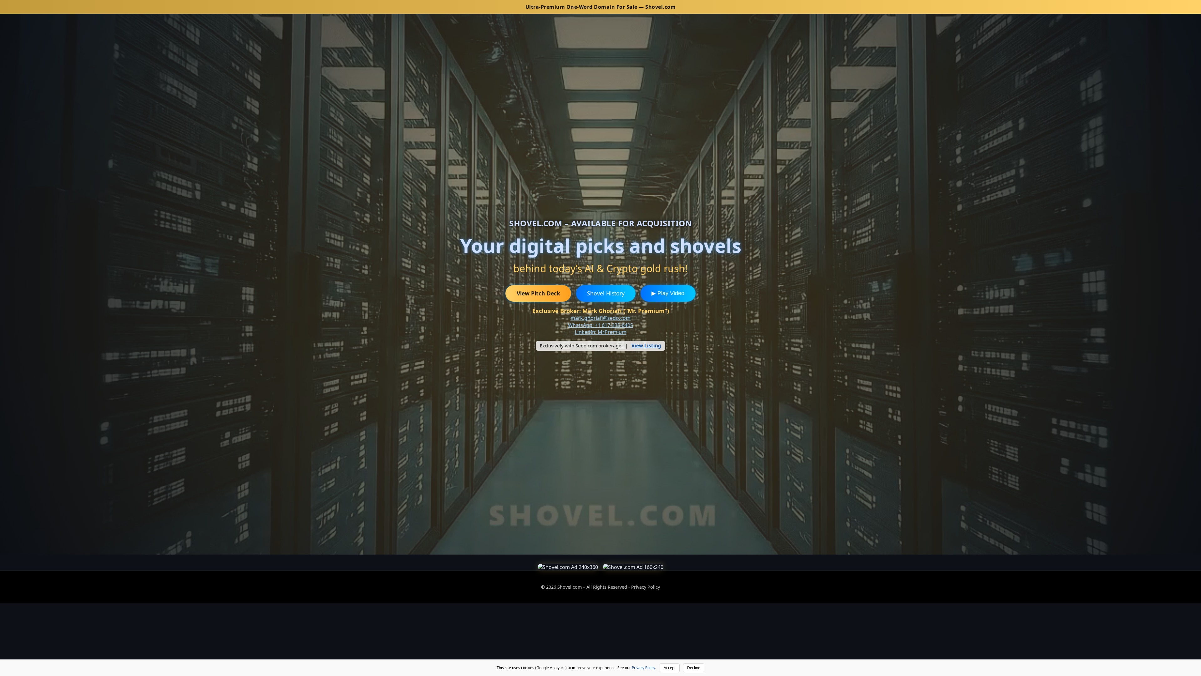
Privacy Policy (645, 587)
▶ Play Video (667, 293)
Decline (693, 667)
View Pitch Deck (538, 293)
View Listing (646, 345)
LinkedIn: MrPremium (600, 332)
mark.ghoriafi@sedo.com (600, 318)
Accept (670, 667)
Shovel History (606, 293)
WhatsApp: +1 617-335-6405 (600, 325)
